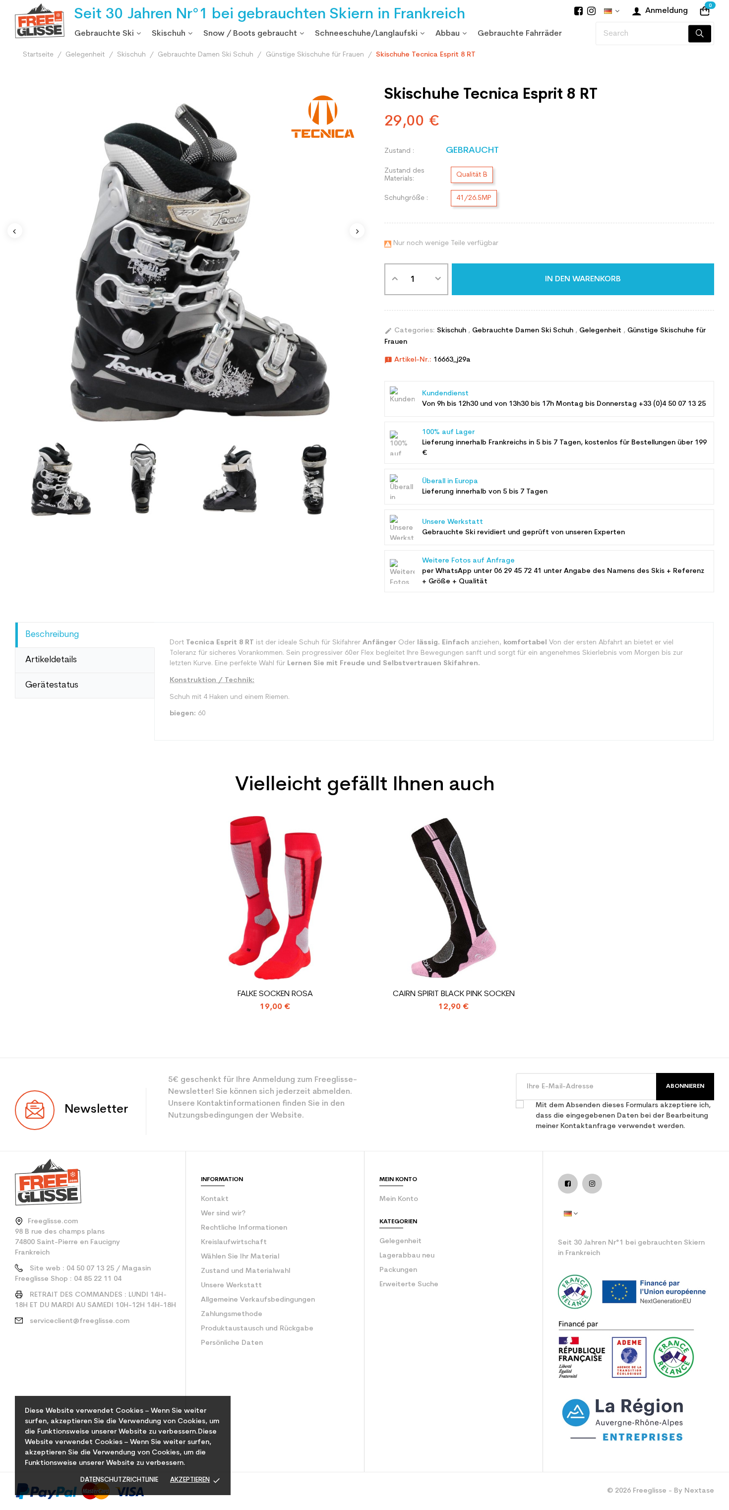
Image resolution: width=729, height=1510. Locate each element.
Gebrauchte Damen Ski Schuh (523, 330)
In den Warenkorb (583, 279)
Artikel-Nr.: (407, 360)
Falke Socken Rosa (275, 994)
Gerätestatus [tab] (51, 685)
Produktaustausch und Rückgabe (257, 1328)
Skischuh (452, 330)
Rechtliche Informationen (244, 1228)
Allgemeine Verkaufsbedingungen (258, 1300)
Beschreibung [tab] (52, 634)
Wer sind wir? (223, 1213)
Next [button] (357, 230)
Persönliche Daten (232, 1343)
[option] (58, 478)
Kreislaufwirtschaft (234, 1242)
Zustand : (399, 151)
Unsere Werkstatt (231, 1285)
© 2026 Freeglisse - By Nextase (660, 1491)
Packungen (398, 1270)
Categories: (409, 331)
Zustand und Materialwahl (245, 1271)
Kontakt (215, 1199)
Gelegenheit (601, 330)
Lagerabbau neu (406, 1255)
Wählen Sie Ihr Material (240, 1256)
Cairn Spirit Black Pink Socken (454, 994)
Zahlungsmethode (231, 1314)
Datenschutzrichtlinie (119, 1480)
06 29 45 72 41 (518, 571)
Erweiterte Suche (408, 1284)
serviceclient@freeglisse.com (79, 1321)
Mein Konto (398, 1199)
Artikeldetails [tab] (51, 660)
